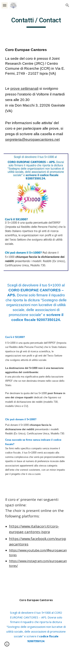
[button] (4, 5)
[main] (36, 22)
